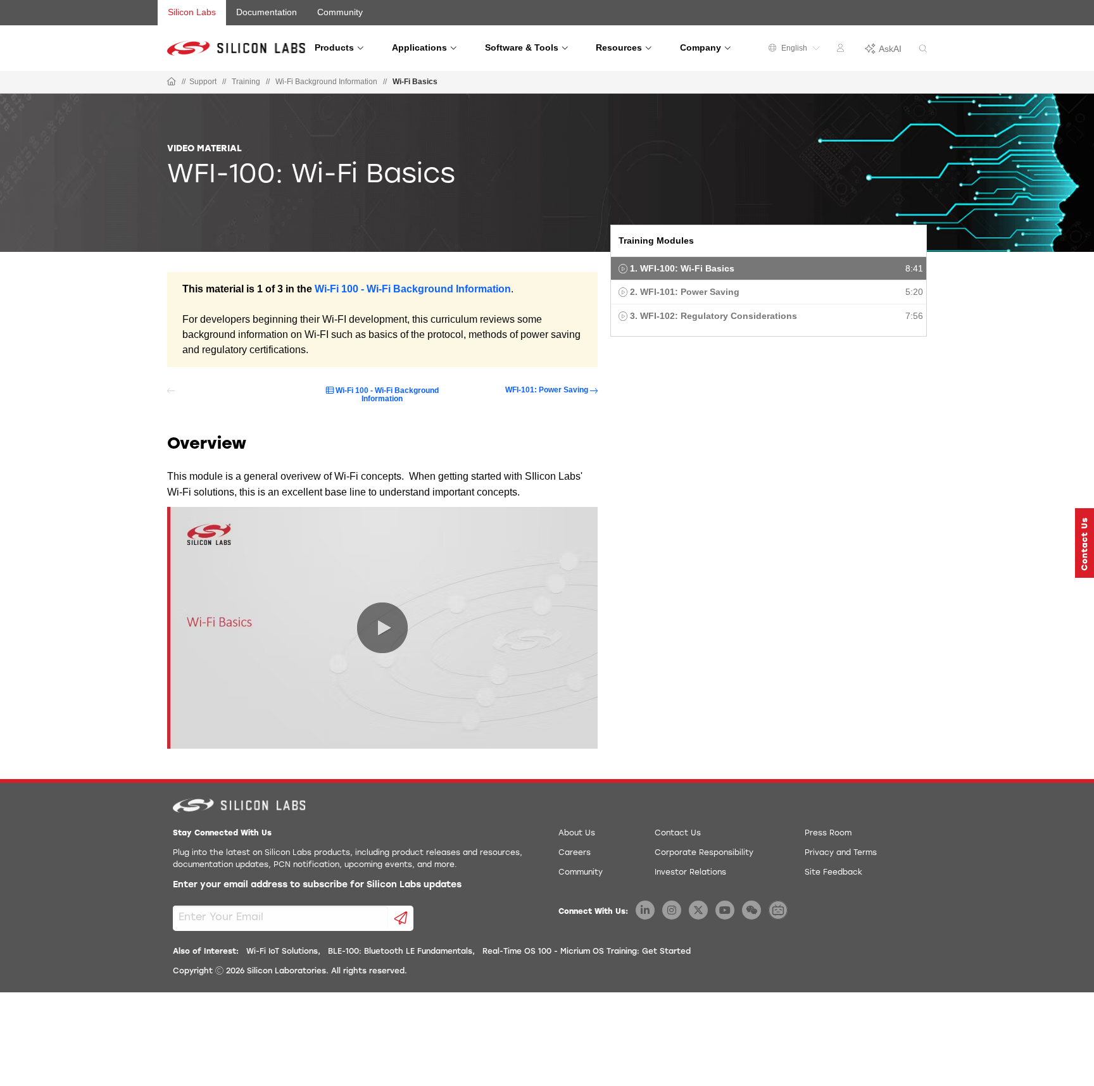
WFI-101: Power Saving (546, 390)
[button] (1084, 543)
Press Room (828, 833)
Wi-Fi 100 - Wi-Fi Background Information (413, 289)
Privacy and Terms (841, 853)
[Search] (923, 49)
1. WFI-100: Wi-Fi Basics (682, 268)
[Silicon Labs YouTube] (724, 910)
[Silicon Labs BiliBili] (778, 910)
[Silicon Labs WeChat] (751, 910)
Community (340, 12)
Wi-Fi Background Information (326, 81)
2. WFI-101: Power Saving (684, 292)
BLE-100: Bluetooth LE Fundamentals (400, 952)
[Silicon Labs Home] (171, 82)
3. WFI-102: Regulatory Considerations (713, 316)
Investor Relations (690, 873)
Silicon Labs (192, 12)
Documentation (266, 12)
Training (246, 81)
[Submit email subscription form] (401, 918)
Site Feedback (833, 873)
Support (203, 81)
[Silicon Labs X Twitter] (698, 910)
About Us (576, 833)
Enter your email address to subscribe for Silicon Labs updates (317, 885)
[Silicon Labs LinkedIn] (645, 910)
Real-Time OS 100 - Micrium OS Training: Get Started (586, 952)
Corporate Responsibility (704, 853)
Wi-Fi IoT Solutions (282, 952)
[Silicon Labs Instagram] (671, 910)
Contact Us (678, 833)
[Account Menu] (842, 50)
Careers (574, 853)
